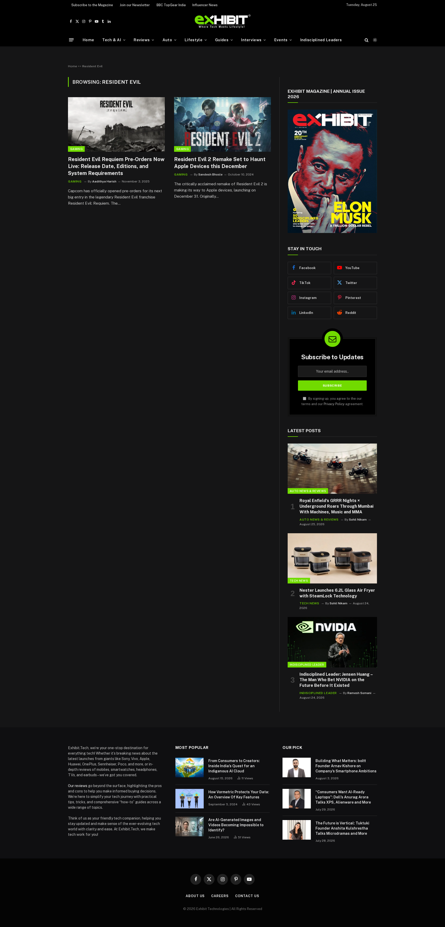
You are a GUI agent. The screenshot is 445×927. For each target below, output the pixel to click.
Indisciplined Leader (307, 664)
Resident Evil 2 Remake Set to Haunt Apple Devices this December (220, 162)
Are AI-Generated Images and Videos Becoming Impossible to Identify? (235, 825)
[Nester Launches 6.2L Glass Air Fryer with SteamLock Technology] (332, 558)
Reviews (142, 40)
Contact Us (247, 896)
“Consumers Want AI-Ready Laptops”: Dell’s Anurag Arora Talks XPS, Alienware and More (343, 797)
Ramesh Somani (359, 693)
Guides (221, 40)
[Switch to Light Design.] (374, 40)
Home (88, 40)
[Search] (367, 40)
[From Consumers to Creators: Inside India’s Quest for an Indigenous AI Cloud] (189, 767)
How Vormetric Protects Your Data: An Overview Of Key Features (238, 794)
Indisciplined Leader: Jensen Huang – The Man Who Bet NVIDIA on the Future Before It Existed (336, 680)
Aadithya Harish (104, 181)
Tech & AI (111, 40)
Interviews (251, 40)
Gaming (76, 149)
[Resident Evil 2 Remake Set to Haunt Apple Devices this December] (222, 124)
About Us (195, 896)
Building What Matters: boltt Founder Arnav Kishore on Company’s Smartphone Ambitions (345, 766)
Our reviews (77, 786)
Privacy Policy (334, 404)
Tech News (299, 580)
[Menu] (71, 40)
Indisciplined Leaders (321, 40)
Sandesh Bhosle (210, 174)
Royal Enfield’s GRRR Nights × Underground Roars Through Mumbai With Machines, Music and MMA (336, 506)
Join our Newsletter (135, 5)
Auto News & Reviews (308, 490)
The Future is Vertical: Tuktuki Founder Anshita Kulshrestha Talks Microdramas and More (342, 828)
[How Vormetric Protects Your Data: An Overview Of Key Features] (189, 798)
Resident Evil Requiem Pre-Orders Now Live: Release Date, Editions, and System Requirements (116, 166)
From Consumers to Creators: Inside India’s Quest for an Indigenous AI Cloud (234, 766)
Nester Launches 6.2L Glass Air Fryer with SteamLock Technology (337, 593)
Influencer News (205, 5)
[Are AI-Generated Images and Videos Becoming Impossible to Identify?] (189, 826)
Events (281, 40)
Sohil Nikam (358, 519)
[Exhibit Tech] (222, 21)
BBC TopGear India (171, 5)
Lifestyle (193, 40)
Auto (167, 40)
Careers (219, 896)
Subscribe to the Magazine (92, 5)
